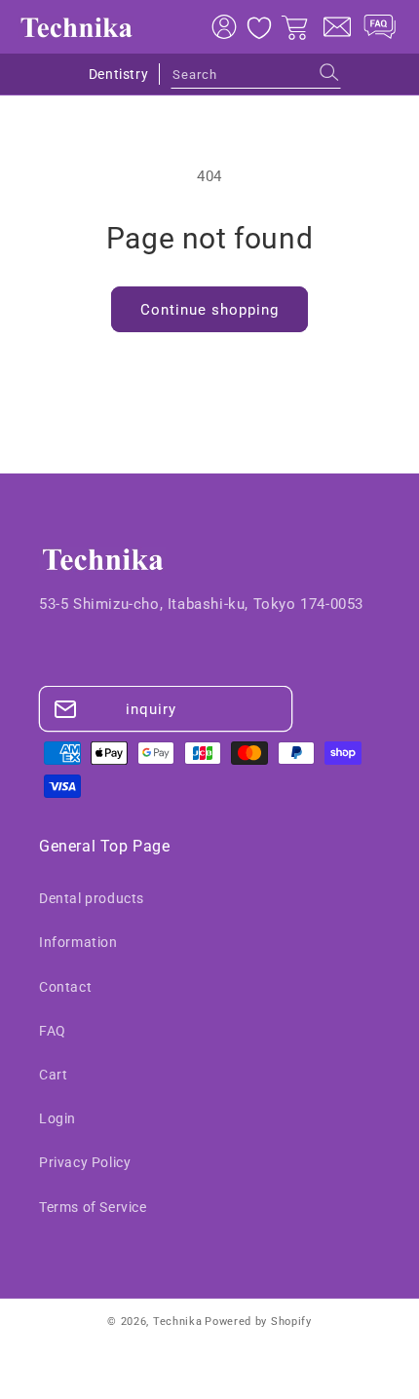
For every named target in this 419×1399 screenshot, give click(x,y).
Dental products (91, 898)
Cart (53, 1074)
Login (57, 1118)
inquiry (151, 709)
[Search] (329, 72)
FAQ (52, 1031)
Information (78, 942)
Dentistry (118, 74)
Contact (65, 987)
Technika (178, 1321)
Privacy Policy (85, 1162)
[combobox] (256, 74)
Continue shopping (209, 310)
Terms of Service (93, 1207)
